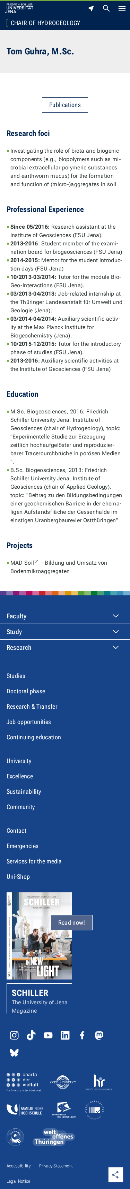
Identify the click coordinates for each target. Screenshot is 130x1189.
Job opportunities (29, 721)
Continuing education (34, 737)
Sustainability (24, 791)
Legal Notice (19, 1181)
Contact (16, 830)
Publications (65, 104)
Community (21, 806)
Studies (16, 675)
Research (19, 647)
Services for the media (34, 861)
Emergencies (23, 845)
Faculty (16, 616)
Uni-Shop (18, 876)
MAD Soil (25, 562)
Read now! (71, 922)
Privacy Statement (56, 1165)
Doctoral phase (26, 691)
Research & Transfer (32, 706)
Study (14, 632)
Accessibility (19, 1165)
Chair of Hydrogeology (45, 23)
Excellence (20, 776)
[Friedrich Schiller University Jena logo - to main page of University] (19, 8)
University (19, 760)
